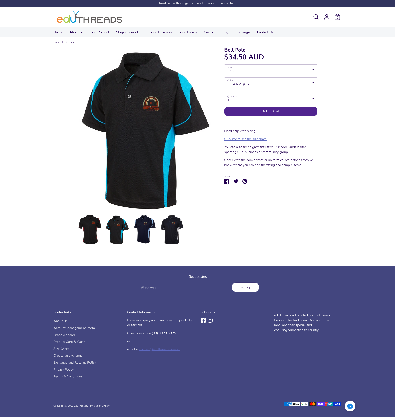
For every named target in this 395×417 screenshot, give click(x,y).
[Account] (327, 17)
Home (58, 32)
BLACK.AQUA (238, 84)
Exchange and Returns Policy (74, 362)
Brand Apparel (64, 335)
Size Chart (61, 349)
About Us (60, 321)
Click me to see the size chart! (245, 139)
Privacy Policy (63, 369)
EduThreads (80, 406)
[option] (145, 130)
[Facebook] (203, 320)
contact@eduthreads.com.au (159, 349)
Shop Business (161, 32)
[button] (350, 407)
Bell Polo (70, 42)
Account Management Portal (74, 328)
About (75, 32)
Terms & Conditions (68, 376)
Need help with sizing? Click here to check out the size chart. (197, 3)
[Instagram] (210, 320)
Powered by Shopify (99, 406)
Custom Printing (216, 32)
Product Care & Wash (69, 342)
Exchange (242, 32)
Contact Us (265, 32)
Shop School (100, 32)
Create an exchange (68, 355)
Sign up (245, 287)
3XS (230, 71)
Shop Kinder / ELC (129, 32)
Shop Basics (188, 32)
